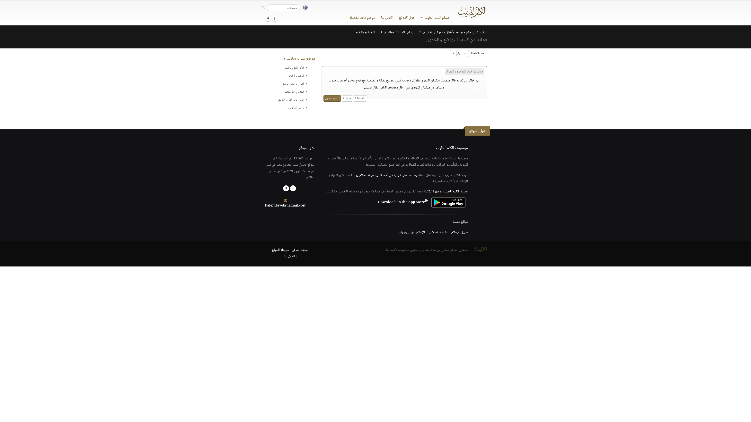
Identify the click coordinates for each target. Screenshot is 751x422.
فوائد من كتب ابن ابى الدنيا (415, 33)
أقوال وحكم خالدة (293, 84)
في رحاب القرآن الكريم (291, 100)
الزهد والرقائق (296, 76)
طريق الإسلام (459, 232)
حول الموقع (407, 17)
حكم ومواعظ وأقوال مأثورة (454, 33)
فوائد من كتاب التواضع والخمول (373, 33)
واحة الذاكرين (296, 108)
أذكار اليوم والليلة (294, 68)
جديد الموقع (300, 250)
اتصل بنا (387, 17)
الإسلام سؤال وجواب (411, 232)
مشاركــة (347, 98)
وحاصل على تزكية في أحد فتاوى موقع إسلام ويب (385, 175)
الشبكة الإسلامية (438, 232)
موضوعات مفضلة (362, 18)
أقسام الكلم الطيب (437, 18)
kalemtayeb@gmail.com (285, 206)
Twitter (268, 18)
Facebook (275, 18)
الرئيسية (481, 33)
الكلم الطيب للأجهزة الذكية (441, 192)
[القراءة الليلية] (304, 7)
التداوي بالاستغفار (293, 92)
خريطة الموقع (280, 250)
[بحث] (263, 7)
